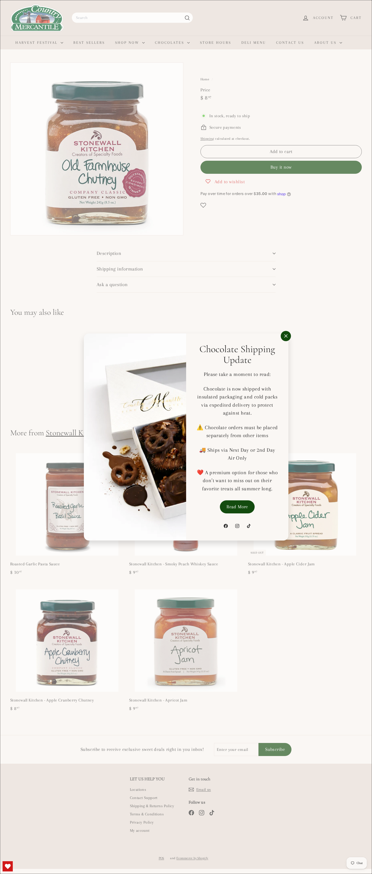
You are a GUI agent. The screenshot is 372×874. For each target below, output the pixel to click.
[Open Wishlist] (8, 866)
